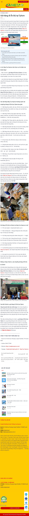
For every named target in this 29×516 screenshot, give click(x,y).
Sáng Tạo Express (7, 175)
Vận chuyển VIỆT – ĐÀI (23, 354)
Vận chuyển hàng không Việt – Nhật (14, 389)
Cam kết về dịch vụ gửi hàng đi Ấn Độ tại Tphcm (11, 62)
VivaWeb (24, 514)
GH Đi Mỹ (26, 500)
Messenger (26, 504)
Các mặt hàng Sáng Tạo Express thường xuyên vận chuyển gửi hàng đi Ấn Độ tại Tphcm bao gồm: (14, 56)
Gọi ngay (26, 508)
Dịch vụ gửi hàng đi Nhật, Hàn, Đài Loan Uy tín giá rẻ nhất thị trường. (7, 359)
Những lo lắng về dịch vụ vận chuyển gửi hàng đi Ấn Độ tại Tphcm (13, 60)
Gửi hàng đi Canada (11, 384)
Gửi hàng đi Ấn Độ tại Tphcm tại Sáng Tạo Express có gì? (13, 58)
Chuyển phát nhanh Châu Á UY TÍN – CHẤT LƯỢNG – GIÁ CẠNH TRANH (21, 359)
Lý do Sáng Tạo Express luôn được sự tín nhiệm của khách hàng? (13, 53)
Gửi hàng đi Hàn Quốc (11, 406)
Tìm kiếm (26, 9)
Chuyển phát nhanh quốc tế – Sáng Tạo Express (17, 349)
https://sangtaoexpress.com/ (13, 346)
